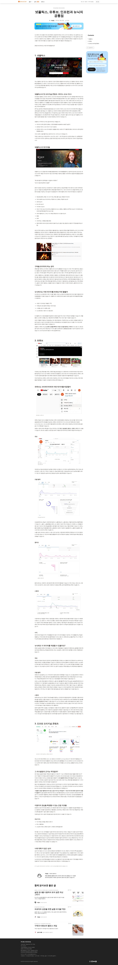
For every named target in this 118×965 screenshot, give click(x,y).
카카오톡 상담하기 (52, 955)
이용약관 (23, 955)
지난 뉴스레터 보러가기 (93, 58)
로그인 (97, 1)
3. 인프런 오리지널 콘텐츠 (93, 43)
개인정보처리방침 (30, 955)
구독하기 (91, 69)
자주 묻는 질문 (43, 955)
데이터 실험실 (90, 1)
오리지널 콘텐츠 (65, 759)
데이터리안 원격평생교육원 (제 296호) (29, 952)
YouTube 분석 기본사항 (42, 424)
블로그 (86, 1)
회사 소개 (82, 1)
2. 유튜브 (90, 41)
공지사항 (37, 955)
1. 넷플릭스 (90, 39)
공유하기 (91, 47)
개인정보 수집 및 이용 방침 (100, 70)
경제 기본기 (49, 759)
